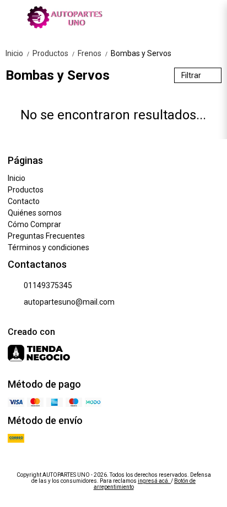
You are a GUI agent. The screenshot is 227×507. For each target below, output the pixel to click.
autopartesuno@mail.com (69, 301)
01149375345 (48, 285)
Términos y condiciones (48, 247)
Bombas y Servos (141, 53)
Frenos (93, 53)
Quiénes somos (35, 212)
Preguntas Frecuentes (46, 236)
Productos (54, 53)
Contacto (24, 201)
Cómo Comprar (34, 224)
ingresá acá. (154, 481)
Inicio (18, 53)
